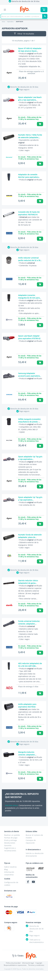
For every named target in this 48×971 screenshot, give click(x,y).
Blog (6, 869)
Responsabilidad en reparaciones (15, 965)
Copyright (38, 963)
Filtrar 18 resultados (25, 34)
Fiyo (24, 9)
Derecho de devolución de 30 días (24, 87)
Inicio (3, 21)
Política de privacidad (13, 963)
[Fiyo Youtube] (33, 882)
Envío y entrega (10, 840)
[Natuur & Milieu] (41, 868)
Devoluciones (9, 843)
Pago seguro (24, 89)
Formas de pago (10, 837)
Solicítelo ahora (11, 805)
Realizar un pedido (12, 835)
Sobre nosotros (10, 867)
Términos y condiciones (36, 965)
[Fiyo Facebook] (28, 882)
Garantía (7, 845)
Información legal (28, 963)
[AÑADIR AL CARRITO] (40, 124)
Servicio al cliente (11, 831)
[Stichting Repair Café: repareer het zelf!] (30, 869)
